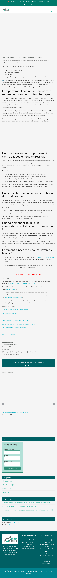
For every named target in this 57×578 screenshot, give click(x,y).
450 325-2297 (14, 522)
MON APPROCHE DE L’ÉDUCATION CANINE (22, 283)
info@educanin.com (44, 1)
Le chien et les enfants (9, 317)
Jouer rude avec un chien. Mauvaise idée (15, 320)
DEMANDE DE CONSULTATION (44, 257)
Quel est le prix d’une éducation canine (15, 309)
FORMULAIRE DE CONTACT (13, 297)
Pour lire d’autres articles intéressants (14, 327)
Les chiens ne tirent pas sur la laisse (15, 413)
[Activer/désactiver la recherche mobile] (51, 11)
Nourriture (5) (7, 488)
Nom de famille (8, 461)
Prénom (6, 455)
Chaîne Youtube (11, 289)
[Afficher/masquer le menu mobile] (54, 11)
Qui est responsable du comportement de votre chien (18, 324)
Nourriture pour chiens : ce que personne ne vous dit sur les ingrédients (27, 502)
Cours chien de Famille (9, 313)
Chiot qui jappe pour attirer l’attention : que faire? (19, 506)
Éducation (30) (7, 481)
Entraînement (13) (9, 485)
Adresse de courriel (9, 449)
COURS (40, 303)
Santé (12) (6, 492)
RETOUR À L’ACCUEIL (8, 335)
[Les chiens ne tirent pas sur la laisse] (28, 375)
